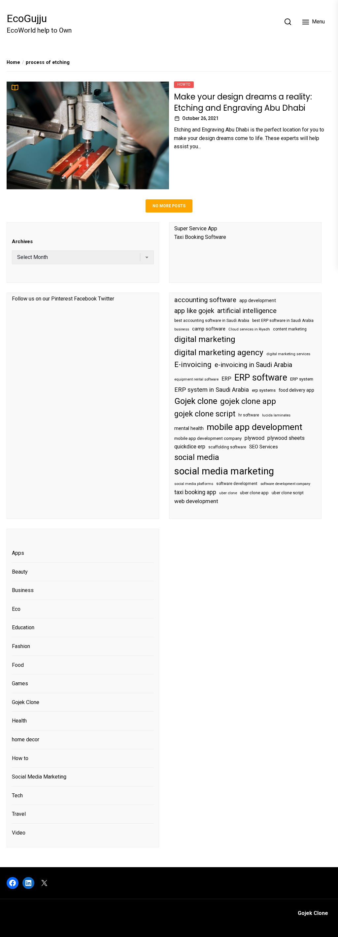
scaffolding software (227, 447)
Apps (18, 553)
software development (236, 483)
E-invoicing (193, 364)
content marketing (290, 329)
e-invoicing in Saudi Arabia (253, 365)
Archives (22, 241)
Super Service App (195, 228)
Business (23, 590)
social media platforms (193, 484)
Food (18, 665)
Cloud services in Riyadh (249, 329)
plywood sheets (286, 438)
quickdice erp (189, 446)
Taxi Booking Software (200, 237)
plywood (254, 438)
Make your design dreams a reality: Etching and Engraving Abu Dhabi (243, 102)
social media (196, 457)
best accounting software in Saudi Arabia (211, 320)
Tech (17, 795)
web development (196, 501)
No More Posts (169, 206)
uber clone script (288, 492)
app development (257, 300)
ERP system (301, 379)
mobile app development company (208, 438)
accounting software (205, 300)
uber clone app (254, 492)
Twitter (106, 299)
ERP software (260, 377)
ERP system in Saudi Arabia (211, 389)
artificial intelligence (247, 311)
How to (183, 84)
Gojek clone (195, 401)
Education (23, 627)
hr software (248, 415)
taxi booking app (195, 492)
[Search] (288, 21)
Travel (19, 814)
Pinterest (62, 299)
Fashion (21, 646)
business (181, 329)
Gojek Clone (25, 702)
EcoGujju (27, 18)
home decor (25, 739)
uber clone (228, 493)
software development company (285, 484)
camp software (208, 329)
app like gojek (194, 311)
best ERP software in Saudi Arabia (283, 320)
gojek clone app (248, 401)
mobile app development (254, 427)
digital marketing (204, 339)
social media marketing (224, 471)
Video (18, 833)
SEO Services (263, 447)
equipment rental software (196, 379)
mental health (189, 428)
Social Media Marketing (39, 777)
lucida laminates (276, 415)
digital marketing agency (218, 352)
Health (19, 721)
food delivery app (296, 390)
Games (20, 683)
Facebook (85, 299)
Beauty (20, 572)
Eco (16, 609)
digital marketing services (288, 354)
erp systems (264, 390)
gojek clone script (204, 413)
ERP (226, 379)
